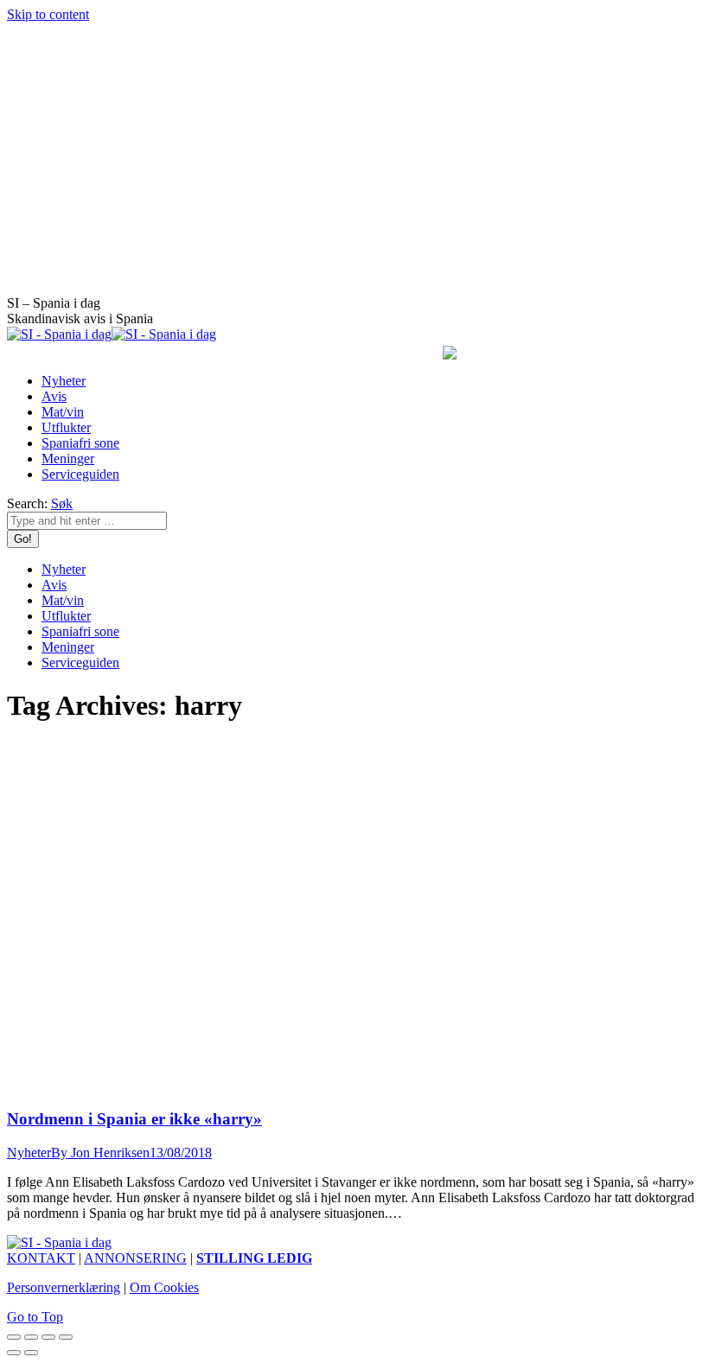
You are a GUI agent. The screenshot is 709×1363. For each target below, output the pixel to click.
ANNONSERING (135, 1258)
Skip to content (48, 14)
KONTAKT (41, 1258)
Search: (27, 503)
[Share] (31, 1337)
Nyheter (29, 1152)
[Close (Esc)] (14, 1337)
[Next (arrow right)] (31, 1352)
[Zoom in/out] (66, 1337)
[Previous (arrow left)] (14, 1352)
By (100, 1152)
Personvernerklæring (63, 1287)
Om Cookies (164, 1287)
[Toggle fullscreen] (48, 1337)
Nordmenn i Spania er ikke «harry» (134, 1119)
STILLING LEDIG (254, 1258)
